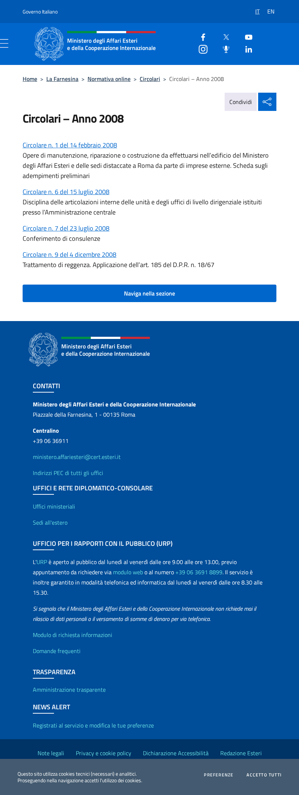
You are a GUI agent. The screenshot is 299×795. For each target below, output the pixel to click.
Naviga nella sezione (149, 293)
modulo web (128, 572)
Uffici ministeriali (54, 506)
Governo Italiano (40, 11)
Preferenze (218, 775)
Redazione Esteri (241, 753)
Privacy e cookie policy (103, 753)
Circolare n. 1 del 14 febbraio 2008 (70, 145)
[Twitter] (223, 36)
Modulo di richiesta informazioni (72, 634)
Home (30, 78)
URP (41, 561)
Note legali (51, 753)
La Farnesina (62, 78)
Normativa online (109, 78)
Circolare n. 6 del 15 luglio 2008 (66, 192)
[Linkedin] (245, 48)
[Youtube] (245, 36)
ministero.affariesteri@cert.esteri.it (77, 456)
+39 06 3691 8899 (198, 572)
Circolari (150, 78)
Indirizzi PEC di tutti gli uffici (68, 472)
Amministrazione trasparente (69, 689)
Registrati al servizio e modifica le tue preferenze (93, 725)
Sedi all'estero (50, 522)
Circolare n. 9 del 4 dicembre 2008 (69, 254)
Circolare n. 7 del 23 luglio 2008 (66, 228)
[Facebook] (200, 36)
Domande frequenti (57, 651)
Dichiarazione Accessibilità (176, 753)
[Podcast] (223, 48)
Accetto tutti (263, 775)
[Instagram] (200, 48)
